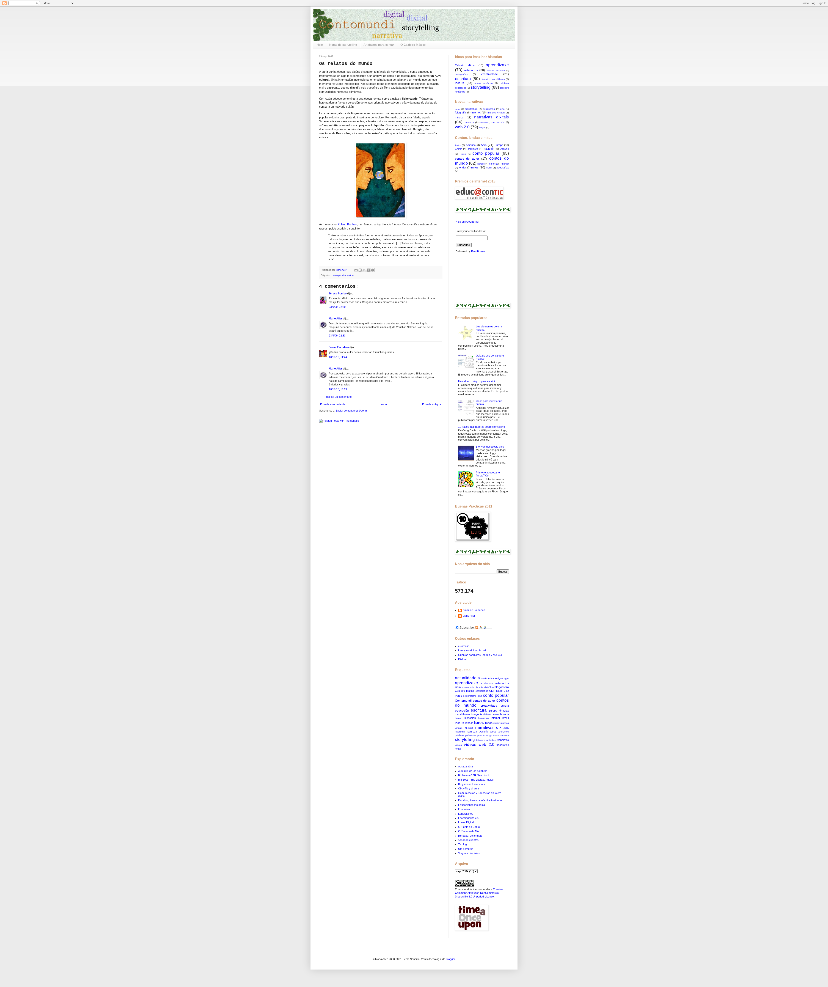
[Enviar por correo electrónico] (356, 270)
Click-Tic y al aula (468, 788)
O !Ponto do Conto (469, 826)
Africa (458, 145)
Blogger (450, 959)
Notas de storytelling (343, 44)
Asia (484, 145)
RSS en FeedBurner (467, 221)
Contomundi (463, 700)
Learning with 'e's (468, 818)
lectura (459, 83)
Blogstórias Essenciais (471, 784)
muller (489, 167)
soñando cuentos (468, 840)
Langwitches (465, 813)
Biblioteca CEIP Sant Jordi (473, 775)
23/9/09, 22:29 (337, 306)
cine (502, 109)
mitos (474, 167)
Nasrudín (488, 148)
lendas (463, 167)
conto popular (339, 275)
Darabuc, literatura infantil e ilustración (480, 800)
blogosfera (501, 687)
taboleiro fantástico (486, 740)
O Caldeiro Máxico (413, 44)
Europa (499, 145)
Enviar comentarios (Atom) (351, 410)
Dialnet (462, 659)
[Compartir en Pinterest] (372, 270)
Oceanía (504, 149)
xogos (482, 127)
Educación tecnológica (471, 804)
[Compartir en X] (364, 270)
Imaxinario (472, 149)
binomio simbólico (496, 70)
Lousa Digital (466, 822)
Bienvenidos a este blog (490, 446)
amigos (499, 678)
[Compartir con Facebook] (368, 270)
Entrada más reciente (332, 404)
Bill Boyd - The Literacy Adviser (476, 779)
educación (462, 710)
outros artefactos (484, 83)
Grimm (458, 149)
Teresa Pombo (338, 293)
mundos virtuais (496, 112)
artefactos (471, 70)
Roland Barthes (347, 224)
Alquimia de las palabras (472, 771)
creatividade (489, 74)
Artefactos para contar (379, 44)
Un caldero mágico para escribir (477, 381)
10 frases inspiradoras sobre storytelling (481, 426)
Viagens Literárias (469, 853)
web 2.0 (462, 127)
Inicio (319, 44)
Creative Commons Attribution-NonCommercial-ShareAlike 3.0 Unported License (479, 893)
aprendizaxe (497, 65)
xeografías (503, 167)
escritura (463, 78)
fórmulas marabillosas (493, 79)
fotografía (460, 112)
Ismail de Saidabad (474, 610)
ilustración (470, 718)
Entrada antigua (431, 404)
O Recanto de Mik (468, 831)
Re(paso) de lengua (470, 835)
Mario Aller (335, 318)
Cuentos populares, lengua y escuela (480, 655)
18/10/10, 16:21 (338, 389)
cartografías (461, 74)
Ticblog (462, 844)
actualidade (466, 678)
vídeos (470, 744)
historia (493, 163)
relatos (496, 735)
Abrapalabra (465, 766)
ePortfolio (463, 646)
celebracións (470, 696)
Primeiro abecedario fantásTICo (488, 474)
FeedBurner (478, 251)
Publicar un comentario (338, 396)
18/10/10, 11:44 (338, 357)
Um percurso (465, 848)
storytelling (481, 87)
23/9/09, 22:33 (337, 335)
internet (476, 112)
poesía (481, 735)
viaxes (458, 745)
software (484, 122)
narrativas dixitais (491, 117)
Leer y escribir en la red (472, 650)
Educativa (464, 809)
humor (505, 163)
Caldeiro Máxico (465, 65)
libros (479, 722)
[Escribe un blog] (360, 270)
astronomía (489, 109)
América (471, 145)
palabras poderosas (465, 735)
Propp (463, 154)
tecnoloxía (498, 122)
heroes (481, 163)
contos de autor (467, 158)
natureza (469, 122)
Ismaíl (505, 718)
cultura (350, 275)
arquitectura (471, 109)
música (459, 117)
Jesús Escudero (339, 347)
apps (457, 109)
